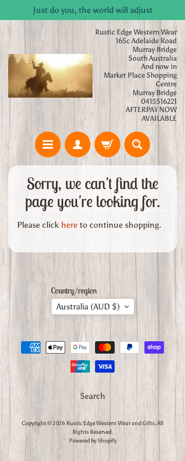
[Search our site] (137, 144)
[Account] (77, 144)
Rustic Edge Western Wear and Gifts (110, 423)
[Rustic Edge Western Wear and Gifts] (50, 76)
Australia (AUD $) (88, 306)
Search (92, 396)
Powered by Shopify (93, 440)
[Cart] (107, 144)
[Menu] (48, 144)
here (69, 225)
